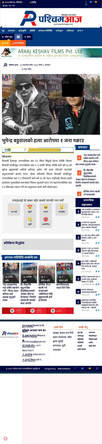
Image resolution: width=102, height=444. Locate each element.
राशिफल (64, 2)
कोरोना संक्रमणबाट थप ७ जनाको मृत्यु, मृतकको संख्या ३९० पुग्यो (90, 279)
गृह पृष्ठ (79, 332)
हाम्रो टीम (92, 346)
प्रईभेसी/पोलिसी (80, 341)
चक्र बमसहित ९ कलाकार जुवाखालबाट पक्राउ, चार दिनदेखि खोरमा (90, 212)
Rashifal (55, 2)
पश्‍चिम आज (13, 65)
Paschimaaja (44, 2)
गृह (3, 31)
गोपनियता (93, 336)
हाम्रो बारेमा (81, 349)
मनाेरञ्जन (59, 31)
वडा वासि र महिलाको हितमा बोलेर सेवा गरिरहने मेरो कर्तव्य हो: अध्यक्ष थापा (90, 265)
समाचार (11, 31)
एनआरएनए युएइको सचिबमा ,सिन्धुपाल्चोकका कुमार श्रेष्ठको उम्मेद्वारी (90, 225)
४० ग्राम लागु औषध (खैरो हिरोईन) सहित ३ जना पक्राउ (90, 238)
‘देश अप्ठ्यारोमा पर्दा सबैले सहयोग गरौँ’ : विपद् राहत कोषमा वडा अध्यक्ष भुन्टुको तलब (88, 159)
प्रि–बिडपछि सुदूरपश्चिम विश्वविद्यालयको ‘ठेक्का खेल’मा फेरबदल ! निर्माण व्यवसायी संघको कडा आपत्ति (87, 178)
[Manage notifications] (5, 439)
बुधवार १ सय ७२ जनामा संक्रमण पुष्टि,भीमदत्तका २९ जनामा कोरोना (90, 251)
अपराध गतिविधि (45, 31)
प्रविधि (32, 31)
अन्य (79, 31)
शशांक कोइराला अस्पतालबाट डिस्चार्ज (88, 291)
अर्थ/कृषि (22, 31)
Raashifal (74, 2)
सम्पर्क (79, 346)
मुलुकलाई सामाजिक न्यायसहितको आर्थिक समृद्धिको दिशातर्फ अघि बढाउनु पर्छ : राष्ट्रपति (89, 304)
